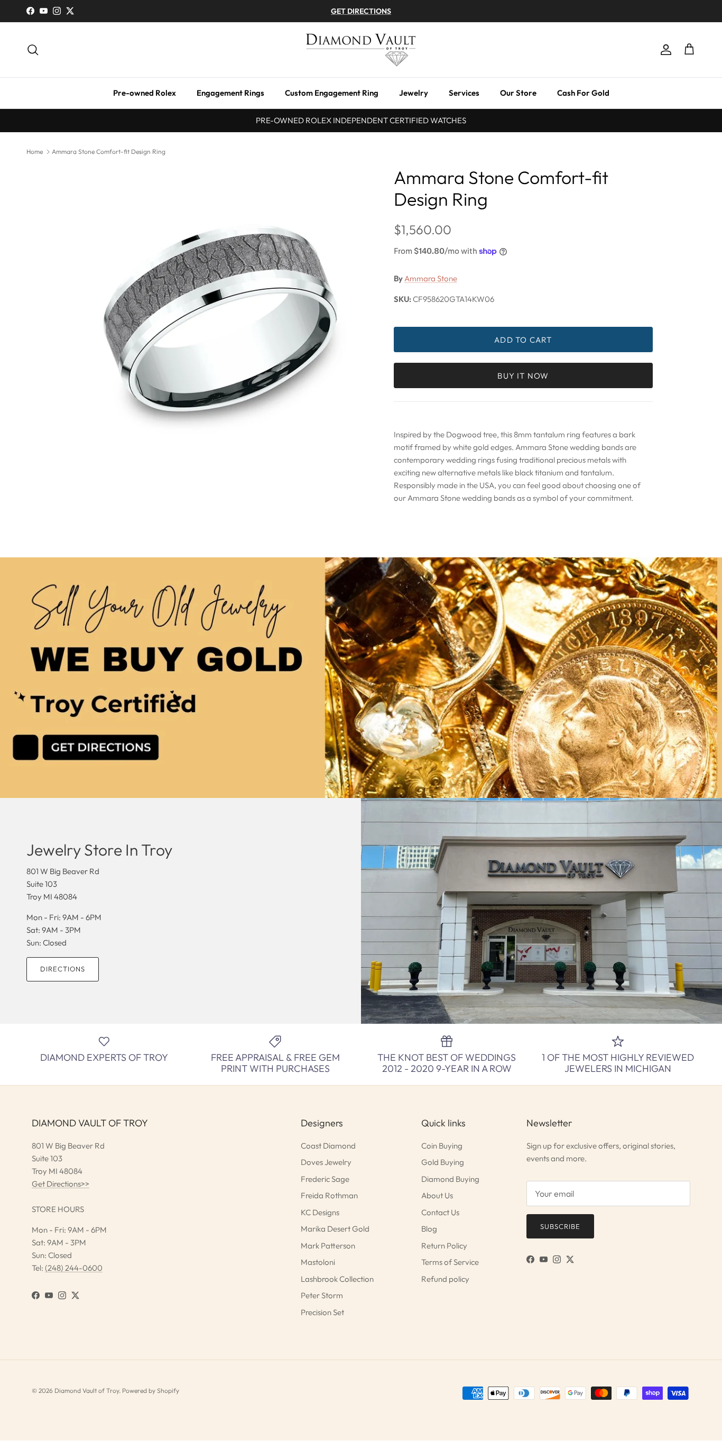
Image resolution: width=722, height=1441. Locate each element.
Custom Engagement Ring (331, 93)
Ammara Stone (430, 278)
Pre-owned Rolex (144, 93)
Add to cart (523, 340)
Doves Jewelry (326, 1162)
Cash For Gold (583, 93)
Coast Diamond (328, 1146)
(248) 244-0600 (74, 1268)
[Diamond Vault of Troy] (361, 50)
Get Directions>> (60, 1184)
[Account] (663, 49)
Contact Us (440, 1212)
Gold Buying (442, 1162)
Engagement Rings (230, 93)
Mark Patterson (328, 1246)
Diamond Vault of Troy (86, 1390)
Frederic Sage (325, 1179)
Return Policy (444, 1246)
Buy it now (523, 376)
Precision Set (322, 1312)
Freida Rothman (329, 1195)
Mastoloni (318, 1262)
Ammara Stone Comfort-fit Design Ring (108, 151)
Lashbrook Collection (337, 1279)
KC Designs (320, 1212)
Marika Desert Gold (335, 1229)
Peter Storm (322, 1295)
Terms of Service (450, 1262)
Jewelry (413, 93)
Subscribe (560, 1226)
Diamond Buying (450, 1179)
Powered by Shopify (150, 1390)
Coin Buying (441, 1146)
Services (464, 93)
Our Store (518, 93)
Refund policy (445, 1279)
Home (34, 151)
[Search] (32, 49)
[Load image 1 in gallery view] (220, 318)
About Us (437, 1195)
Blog (429, 1229)
